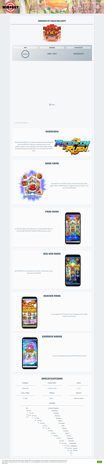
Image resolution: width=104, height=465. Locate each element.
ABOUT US (86, 3)
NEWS (53, 3)
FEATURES (74, 3)
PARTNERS (62, 3)
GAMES (45, 3)
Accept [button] (99, 462)
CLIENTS (97, 3)
